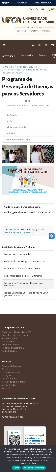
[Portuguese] (53, 9)
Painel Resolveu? (10, 338)
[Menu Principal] (4, 45)
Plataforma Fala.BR (11, 344)
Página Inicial (8, 66)
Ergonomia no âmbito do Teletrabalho (22, 268)
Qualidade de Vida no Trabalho (36, 69)
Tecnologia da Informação (14, 381)
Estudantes (22, 31)
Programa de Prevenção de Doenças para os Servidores (25, 284)
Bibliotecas (7, 369)
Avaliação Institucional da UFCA (16, 332)
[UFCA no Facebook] (26, 101)
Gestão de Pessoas (11, 69)
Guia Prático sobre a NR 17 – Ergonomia (23, 275)
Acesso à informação (42, 3)
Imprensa (46, 31)
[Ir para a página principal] (28, 20)
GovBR (5, 3)
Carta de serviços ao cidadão (15, 335)
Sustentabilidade (9, 351)
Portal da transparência (13, 347)
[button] (36, 9)
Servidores (34, 31)
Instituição (21, 66)
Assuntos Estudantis (11, 366)
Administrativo (27, 55)
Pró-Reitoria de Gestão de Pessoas (24, 231)
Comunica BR (22, 3)
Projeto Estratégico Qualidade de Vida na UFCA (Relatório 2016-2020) (26, 294)
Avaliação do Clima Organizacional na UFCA (24, 261)
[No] (52, 458)
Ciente (16, 468)
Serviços (42, 55)
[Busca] (49, 9)
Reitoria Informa (9, 378)
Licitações (6, 375)
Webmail (6, 388)
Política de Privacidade (34, 468)
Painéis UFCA (8, 341)
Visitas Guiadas (9, 385)
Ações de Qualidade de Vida (17, 254)
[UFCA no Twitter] (29, 101)
